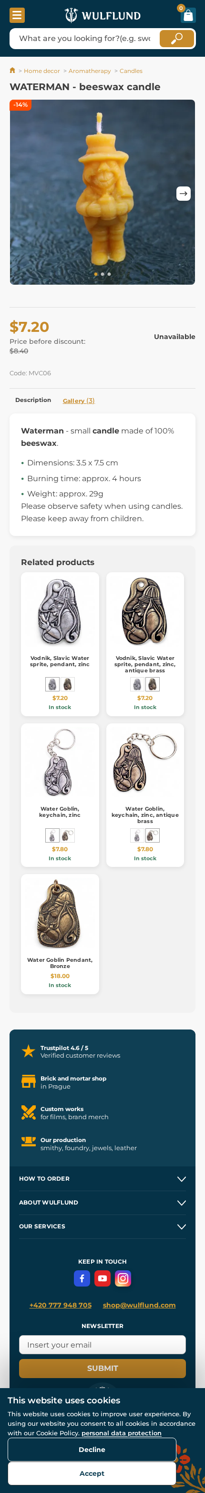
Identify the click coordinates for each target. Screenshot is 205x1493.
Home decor (42, 70)
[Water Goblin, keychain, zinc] (52, 835)
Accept (92, 1473)
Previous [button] (21, 193)
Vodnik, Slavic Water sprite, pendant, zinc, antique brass (145, 664)
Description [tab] (33, 399)
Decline (92, 1449)
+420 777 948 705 (61, 1305)
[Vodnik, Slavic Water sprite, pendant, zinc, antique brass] (68, 684)
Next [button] (183, 193)
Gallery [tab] (79, 400)
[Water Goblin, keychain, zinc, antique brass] (68, 835)
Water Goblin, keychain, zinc (60, 811)
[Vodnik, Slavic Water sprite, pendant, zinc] (52, 684)
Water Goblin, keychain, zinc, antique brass (145, 814)
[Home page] (13, 70)
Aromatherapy (90, 70)
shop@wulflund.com (139, 1305)
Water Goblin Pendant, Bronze (60, 963)
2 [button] (102, 275)
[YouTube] (102, 1278)
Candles (131, 70)
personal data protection (122, 1433)
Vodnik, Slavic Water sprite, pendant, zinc (60, 661)
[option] (102, 194)
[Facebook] (82, 1278)
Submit (102, 1368)
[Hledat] (177, 38)
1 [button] (96, 275)
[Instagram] (123, 1278)
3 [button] (109, 275)
